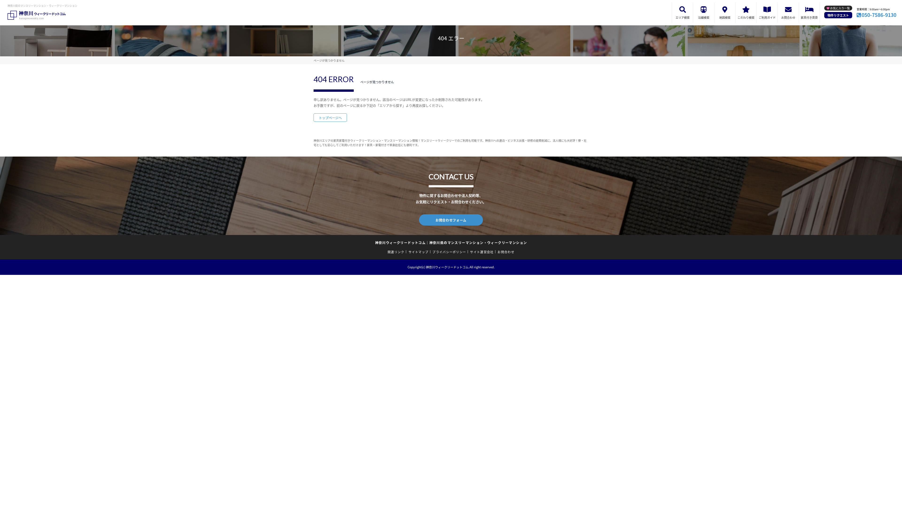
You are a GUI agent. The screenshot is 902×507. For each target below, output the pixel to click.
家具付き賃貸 (809, 17)
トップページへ (330, 117)
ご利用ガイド (767, 17)
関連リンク (396, 251)
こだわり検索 (746, 17)
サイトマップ (418, 251)
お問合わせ (788, 17)
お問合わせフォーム (451, 220)
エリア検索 (683, 17)
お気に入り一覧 (840, 8)
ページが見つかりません (329, 60)
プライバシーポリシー (449, 251)
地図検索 (725, 17)
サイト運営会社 (482, 251)
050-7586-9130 (879, 14)
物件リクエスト (838, 15)
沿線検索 (703, 17)
